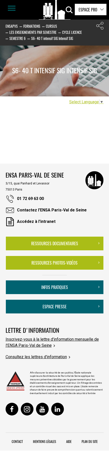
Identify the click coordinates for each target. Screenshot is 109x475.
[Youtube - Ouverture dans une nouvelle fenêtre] (42, 409)
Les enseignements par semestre (33, 32)
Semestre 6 (17, 38)
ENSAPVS (12, 26)
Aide (68, 441)
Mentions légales (44, 441)
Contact (17, 441)
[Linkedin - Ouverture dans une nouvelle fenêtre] (57, 409)
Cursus (51, 26)
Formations (31, 26)
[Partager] (100, 27)
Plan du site (90, 441)
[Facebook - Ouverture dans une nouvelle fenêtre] (12, 409)
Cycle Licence (72, 32)
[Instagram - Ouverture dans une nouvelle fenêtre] (27, 409)
